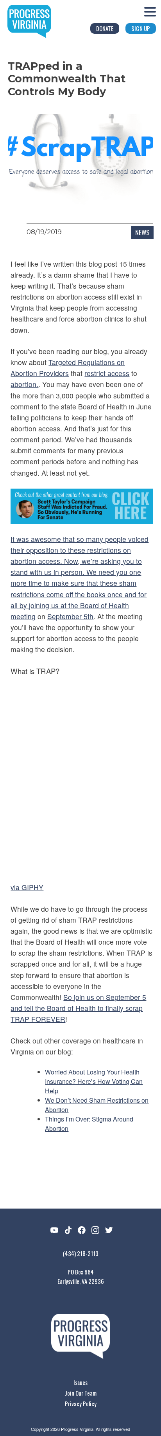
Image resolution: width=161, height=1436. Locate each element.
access (117, 373)
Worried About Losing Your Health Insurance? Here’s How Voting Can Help (94, 1081)
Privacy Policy (81, 1403)
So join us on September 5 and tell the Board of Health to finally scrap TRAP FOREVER (78, 1008)
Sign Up (140, 28)
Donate (104, 28)
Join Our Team (81, 1393)
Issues (80, 1382)
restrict (95, 373)
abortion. (24, 384)
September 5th (70, 616)
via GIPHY (27, 887)
